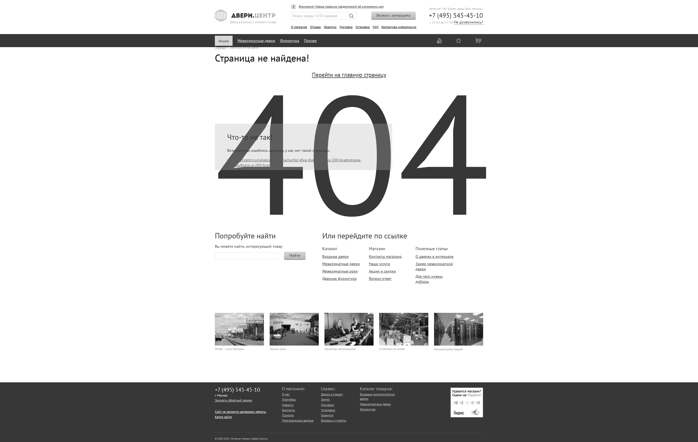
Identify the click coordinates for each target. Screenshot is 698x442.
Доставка (346, 27)
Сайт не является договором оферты (240, 412)
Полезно (288, 415)
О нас (286, 394)
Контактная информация (398, 27)
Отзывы (315, 27)
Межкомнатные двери (256, 40)
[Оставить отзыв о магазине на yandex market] (466, 416)
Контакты (288, 410)
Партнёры (289, 399)
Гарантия (330, 27)
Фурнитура (289, 40)
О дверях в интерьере (434, 256)
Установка (363, 27)
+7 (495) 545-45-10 (456, 15)
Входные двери (335, 256)
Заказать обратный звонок (233, 400)
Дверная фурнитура (339, 278)
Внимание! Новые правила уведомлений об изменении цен (341, 6)
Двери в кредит (332, 394)
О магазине (299, 27)
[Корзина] (478, 40)
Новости (288, 405)
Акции (223, 40)
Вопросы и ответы (333, 420)
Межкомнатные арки (340, 271)
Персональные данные (298, 420)
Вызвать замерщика (393, 15)
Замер (325, 399)
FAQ (375, 27)
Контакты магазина (385, 256)
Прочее (310, 40)
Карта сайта (223, 417)
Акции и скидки (382, 271)
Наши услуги (379, 263)
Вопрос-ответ (380, 278)
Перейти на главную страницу (349, 74)
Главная (220, 47)
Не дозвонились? (468, 22)
